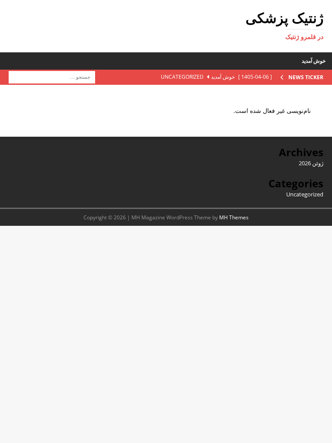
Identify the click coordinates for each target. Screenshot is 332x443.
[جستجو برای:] (52, 76)
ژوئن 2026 (311, 163)
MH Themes (234, 217)
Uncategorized (304, 194)
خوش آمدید (314, 60)
